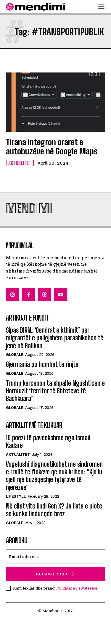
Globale (14, 354)
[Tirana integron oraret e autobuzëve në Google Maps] (55, 102)
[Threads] (44, 294)
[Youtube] (60, 294)
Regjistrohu (51, 574)
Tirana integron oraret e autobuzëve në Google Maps (52, 146)
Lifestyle (16, 496)
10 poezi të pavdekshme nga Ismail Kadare (48, 441)
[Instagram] (12, 294)
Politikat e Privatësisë (76, 588)
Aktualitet (19, 163)
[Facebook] (28, 294)
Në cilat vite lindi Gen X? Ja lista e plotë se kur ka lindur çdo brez (54, 510)
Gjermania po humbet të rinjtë (42, 364)
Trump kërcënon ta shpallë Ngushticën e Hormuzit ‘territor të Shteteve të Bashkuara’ (55, 391)
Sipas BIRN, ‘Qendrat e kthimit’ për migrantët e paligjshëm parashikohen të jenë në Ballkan (54, 338)
